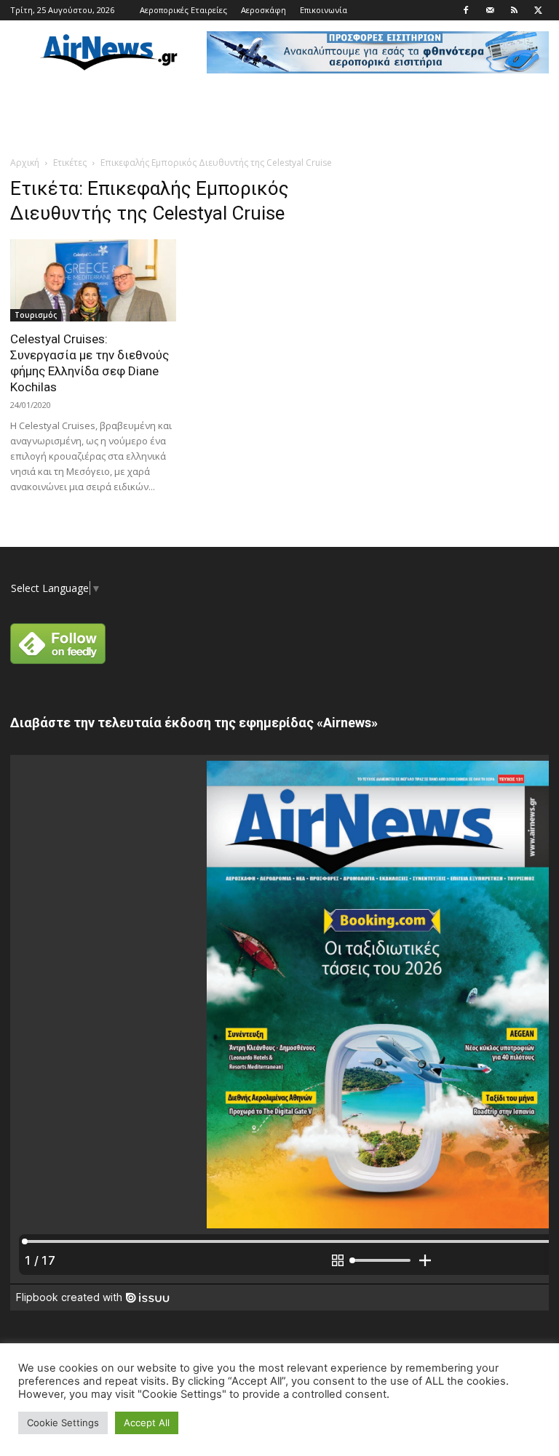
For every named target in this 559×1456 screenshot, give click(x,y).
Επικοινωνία (323, 9)
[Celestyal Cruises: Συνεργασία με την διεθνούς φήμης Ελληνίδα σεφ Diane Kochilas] (93, 280)
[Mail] (490, 10)
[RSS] (514, 10)
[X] (538, 10)
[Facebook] (466, 10)
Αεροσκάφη (263, 9)
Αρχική (24, 162)
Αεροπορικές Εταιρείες (183, 9)
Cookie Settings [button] (63, 1422)
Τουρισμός (36, 315)
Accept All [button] (147, 1422)
